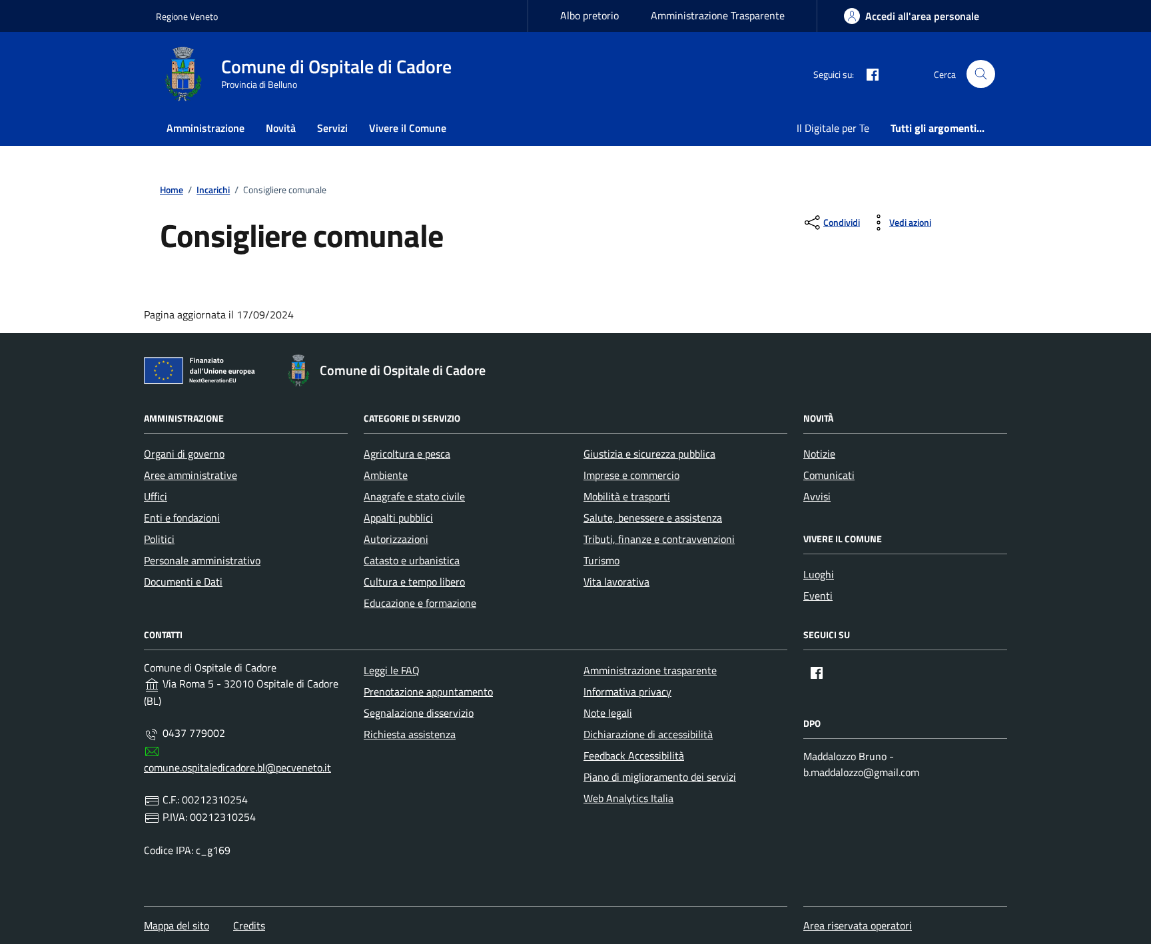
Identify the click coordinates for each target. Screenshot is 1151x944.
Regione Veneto (187, 16)
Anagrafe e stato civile (414, 496)
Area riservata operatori (857, 925)
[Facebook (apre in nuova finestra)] (867, 74)
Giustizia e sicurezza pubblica (649, 454)
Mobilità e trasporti (626, 496)
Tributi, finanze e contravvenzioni (659, 539)
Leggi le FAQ (392, 670)
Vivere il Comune (407, 128)
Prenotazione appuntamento (428, 692)
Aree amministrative (190, 475)
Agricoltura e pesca (407, 454)
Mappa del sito (176, 925)
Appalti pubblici (398, 518)
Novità (281, 128)
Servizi (332, 128)
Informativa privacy (627, 692)
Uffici (155, 496)
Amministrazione (205, 128)
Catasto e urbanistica (412, 560)
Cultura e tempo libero (414, 582)
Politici (159, 539)
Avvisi (817, 496)
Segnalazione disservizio (419, 713)
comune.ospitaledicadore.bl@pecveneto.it (237, 767)
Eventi (818, 596)
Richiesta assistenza (410, 734)
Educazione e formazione (420, 603)
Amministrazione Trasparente (718, 15)
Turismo (601, 560)
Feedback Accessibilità (633, 755)
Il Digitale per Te (833, 128)
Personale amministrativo (202, 560)
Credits (249, 925)
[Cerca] (980, 74)
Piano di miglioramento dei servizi (659, 777)
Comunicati (829, 475)
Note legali (607, 713)
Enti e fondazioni (182, 518)
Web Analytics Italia (628, 798)
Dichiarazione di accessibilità (648, 734)
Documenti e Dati (183, 582)
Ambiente (386, 475)
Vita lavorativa (616, 582)
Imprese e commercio (631, 475)
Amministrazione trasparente (650, 670)
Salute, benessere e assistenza (652, 518)
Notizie (819, 454)
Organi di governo (184, 454)
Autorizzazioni (396, 539)
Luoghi (818, 574)
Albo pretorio (589, 15)
